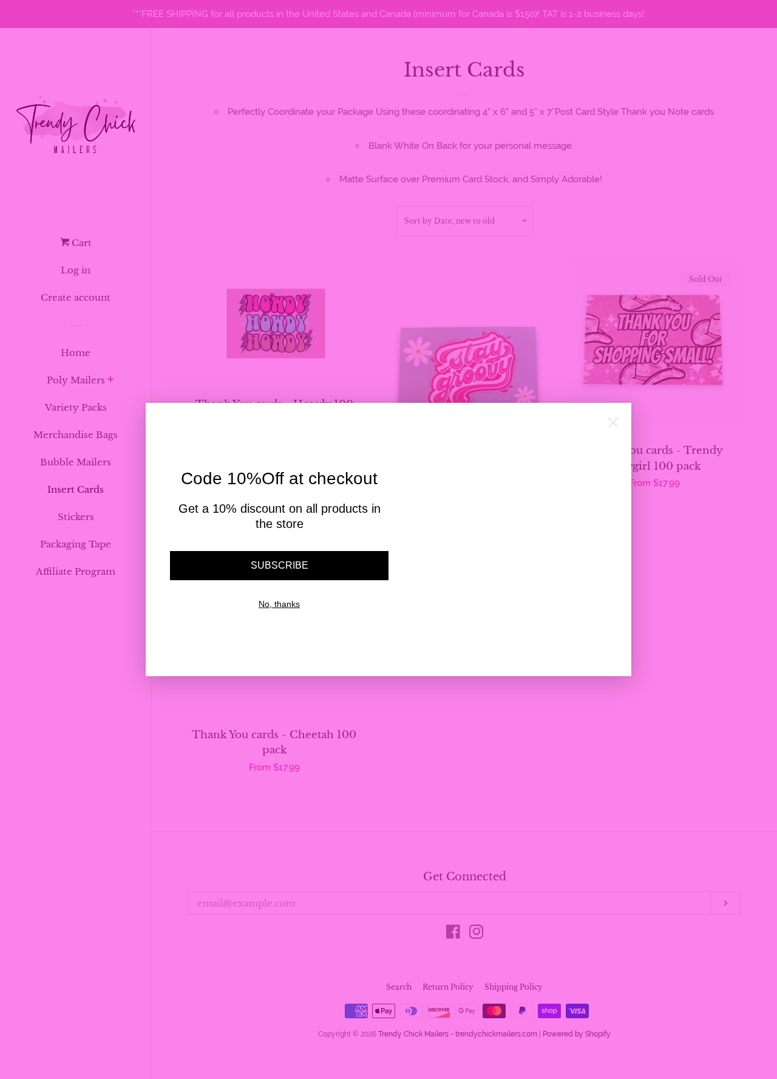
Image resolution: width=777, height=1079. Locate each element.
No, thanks (279, 604)
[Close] (613, 424)
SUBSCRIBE (279, 565)
